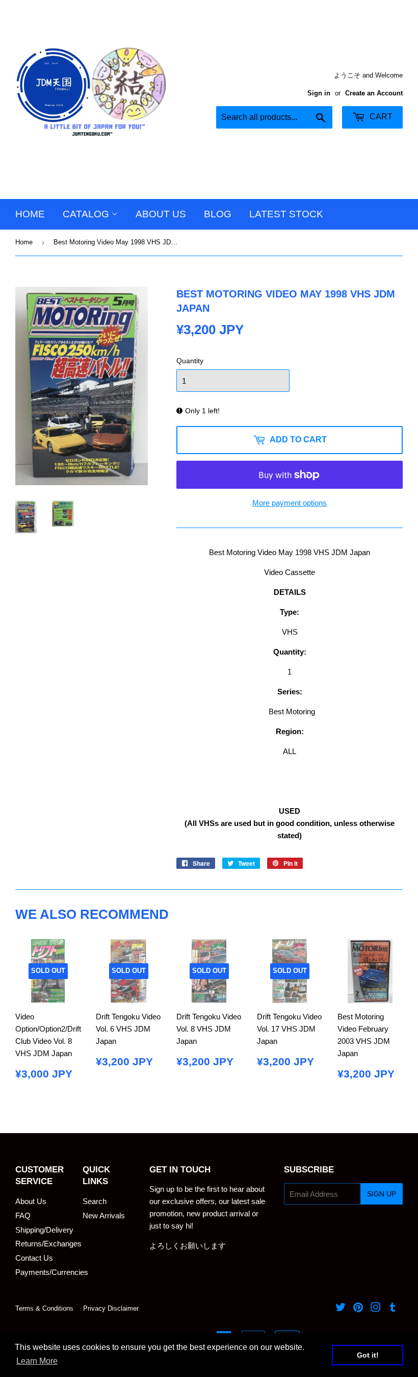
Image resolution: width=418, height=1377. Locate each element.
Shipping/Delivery (44, 1229)
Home (30, 214)
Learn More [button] (37, 1361)
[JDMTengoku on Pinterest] (358, 1308)
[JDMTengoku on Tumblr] (393, 1308)
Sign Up (381, 1194)
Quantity (189, 361)
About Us (161, 214)
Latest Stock (286, 214)
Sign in (318, 93)
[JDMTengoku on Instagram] (376, 1308)
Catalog (87, 214)
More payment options (289, 502)
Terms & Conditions (44, 1308)
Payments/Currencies (51, 1272)
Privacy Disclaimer (111, 1308)
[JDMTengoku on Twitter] (340, 1308)
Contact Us (34, 1258)
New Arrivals (104, 1215)
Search (95, 1201)
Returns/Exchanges (48, 1243)
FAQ (23, 1215)
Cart (380, 116)
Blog (217, 214)
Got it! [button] (368, 1355)
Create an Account (374, 93)
